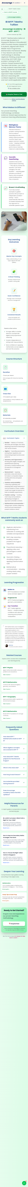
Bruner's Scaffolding (17, 187)
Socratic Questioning (13, 158)
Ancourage (7, 3)
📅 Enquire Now (14, 924)
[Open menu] (24, 2)
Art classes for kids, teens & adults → (17, 937)
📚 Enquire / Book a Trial (14, 94)
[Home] (2, 9)
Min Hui (11, 645)
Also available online (15, 88)
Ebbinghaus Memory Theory (15, 126)
